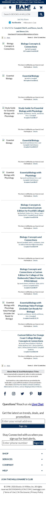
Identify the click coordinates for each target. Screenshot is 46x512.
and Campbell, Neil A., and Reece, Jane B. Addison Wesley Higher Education (31, 243)
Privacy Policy (37, 492)
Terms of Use (9, 492)
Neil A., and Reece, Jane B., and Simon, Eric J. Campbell (31, 115)
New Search (12, 34)
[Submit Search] (41, 14)
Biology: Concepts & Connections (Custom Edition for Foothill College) (30, 208)
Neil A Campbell (31, 78)
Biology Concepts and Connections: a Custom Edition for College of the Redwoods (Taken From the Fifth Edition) (31, 275)
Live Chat (38, 404)
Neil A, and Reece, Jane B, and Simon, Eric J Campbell (32, 315)
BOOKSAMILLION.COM (20, 489)
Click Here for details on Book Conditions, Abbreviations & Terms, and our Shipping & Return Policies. (23, 386)
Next (8, 37)
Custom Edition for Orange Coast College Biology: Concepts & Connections (31, 338)
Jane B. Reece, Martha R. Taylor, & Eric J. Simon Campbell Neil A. (31, 285)
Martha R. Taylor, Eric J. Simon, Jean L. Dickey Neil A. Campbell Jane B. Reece (31, 214)
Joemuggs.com (38, 489)
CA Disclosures (23, 492)
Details (35, 67)
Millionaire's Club (30, 23)
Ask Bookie (16, 22)
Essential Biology (31, 76)
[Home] (23, 8)
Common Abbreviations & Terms (27, 34)
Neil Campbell (31, 49)
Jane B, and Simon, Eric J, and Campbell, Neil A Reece (31, 144)
